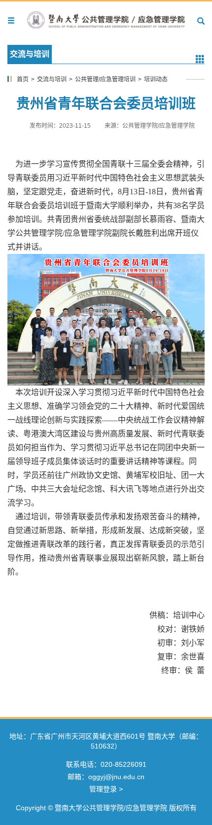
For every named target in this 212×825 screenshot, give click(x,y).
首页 (23, 79)
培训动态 (156, 79)
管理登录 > (106, 789)
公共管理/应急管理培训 (105, 79)
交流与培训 (52, 79)
